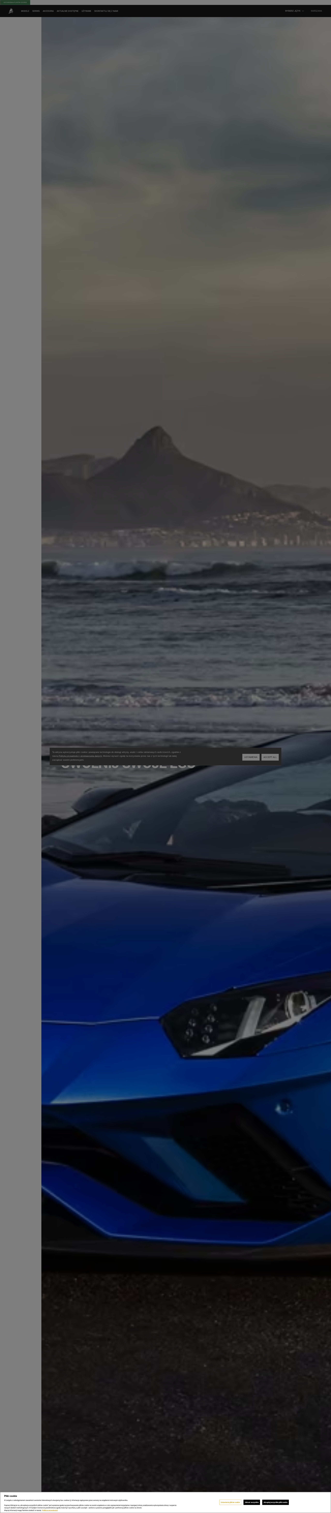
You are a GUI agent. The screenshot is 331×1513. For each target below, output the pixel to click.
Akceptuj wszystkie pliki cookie (275, 1502)
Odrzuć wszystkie (252, 1502)
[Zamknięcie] (327, 1502)
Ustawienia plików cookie (230, 1502)
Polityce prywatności (50, 1510)
